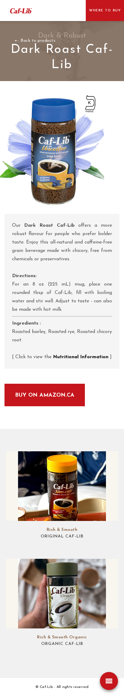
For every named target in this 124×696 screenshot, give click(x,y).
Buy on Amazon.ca (44, 395)
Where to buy (105, 10)
